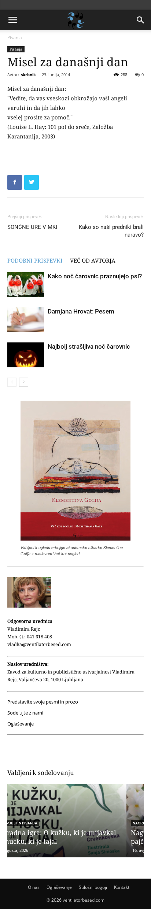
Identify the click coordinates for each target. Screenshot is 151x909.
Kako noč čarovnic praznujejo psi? (95, 276)
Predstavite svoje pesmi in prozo (42, 702)
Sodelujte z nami (25, 713)
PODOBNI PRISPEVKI (35, 260)
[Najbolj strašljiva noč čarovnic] (25, 355)
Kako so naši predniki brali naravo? (111, 231)
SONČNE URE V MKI (32, 227)
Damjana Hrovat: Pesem (81, 311)
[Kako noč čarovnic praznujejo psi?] (25, 284)
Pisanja (14, 37)
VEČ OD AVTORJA (92, 260)
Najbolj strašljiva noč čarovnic (89, 346)
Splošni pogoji (93, 887)
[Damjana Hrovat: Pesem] (25, 320)
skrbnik (28, 74)
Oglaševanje (20, 724)
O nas (34, 887)
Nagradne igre (30, 823)
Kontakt (121, 887)
